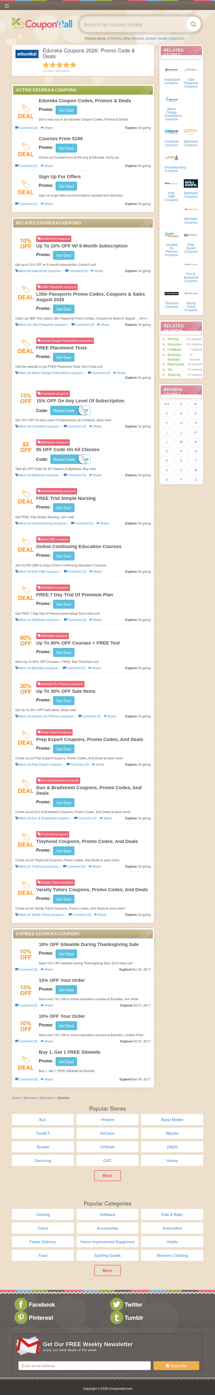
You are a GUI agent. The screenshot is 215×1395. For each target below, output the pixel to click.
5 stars (73, 65)
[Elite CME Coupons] (172, 183)
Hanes (172, 1160)
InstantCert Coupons (172, 81)
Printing (173, 339)
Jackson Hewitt (156, 38)
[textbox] (84, 1365)
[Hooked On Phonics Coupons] (172, 234)
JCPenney (114, 38)
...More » (143, 318)
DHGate (107, 1146)
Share (48, 127)
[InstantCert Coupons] (172, 69)
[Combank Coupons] (172, 131)
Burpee (43, 1146)
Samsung (43, 1160)
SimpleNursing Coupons (175, 169)
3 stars (59, 65)
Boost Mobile (172, 1119)
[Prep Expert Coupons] (191, 234)
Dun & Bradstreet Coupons (191, 277)
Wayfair (172, 1133)
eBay (126, 38)
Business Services (174, 356)
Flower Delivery (42, 1241)
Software (107, 1214)
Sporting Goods (107, 1255)
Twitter (134, 1304)
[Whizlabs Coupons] (191, 208)
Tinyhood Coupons (171, 305)
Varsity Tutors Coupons (190, 306)
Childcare (174, 349)
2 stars (53, 65)
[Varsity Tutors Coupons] (191, 293)
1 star (46, 65)
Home (16, 1097)
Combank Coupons (172, 143)
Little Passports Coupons (191, 82)
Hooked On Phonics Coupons (171, 249)
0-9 (166, 404)
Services (30, 1097)
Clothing (43, 1214)
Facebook (42, 1304)
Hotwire (107, 1119)
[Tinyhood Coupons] (172, 293)
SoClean (107, 1133)
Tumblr (134, 1317)
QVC (107, 1160)
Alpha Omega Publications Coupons (173, 113)
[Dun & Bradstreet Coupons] (191, 263)
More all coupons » (40, 270)
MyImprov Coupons (191, 143)
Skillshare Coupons (191, 194)
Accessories (107, 1228)
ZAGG (172, 1146)
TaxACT (43, 1133)
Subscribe (178, 1365)
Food (43, 1255)
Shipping (174, 374)
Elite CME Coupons (171, 196)
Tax (170, 369)
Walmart (138, 38)
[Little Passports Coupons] (191, 69)
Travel (42, 1228)
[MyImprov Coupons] (191, 131)
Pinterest (41, 1317)
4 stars (66, 65)
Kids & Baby (172, 1214)
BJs (42, 1119)
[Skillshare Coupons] (191, 183)
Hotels (172, 1241)
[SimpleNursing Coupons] (172, 157)
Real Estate (176, 364)
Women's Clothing (172, 1255)
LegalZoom (176, 38)
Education (175, 344)
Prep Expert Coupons (190, 247)
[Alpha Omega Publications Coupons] (172, 98)
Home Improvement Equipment (107, 1241)
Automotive (172, 1228)
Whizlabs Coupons (190, 220)
